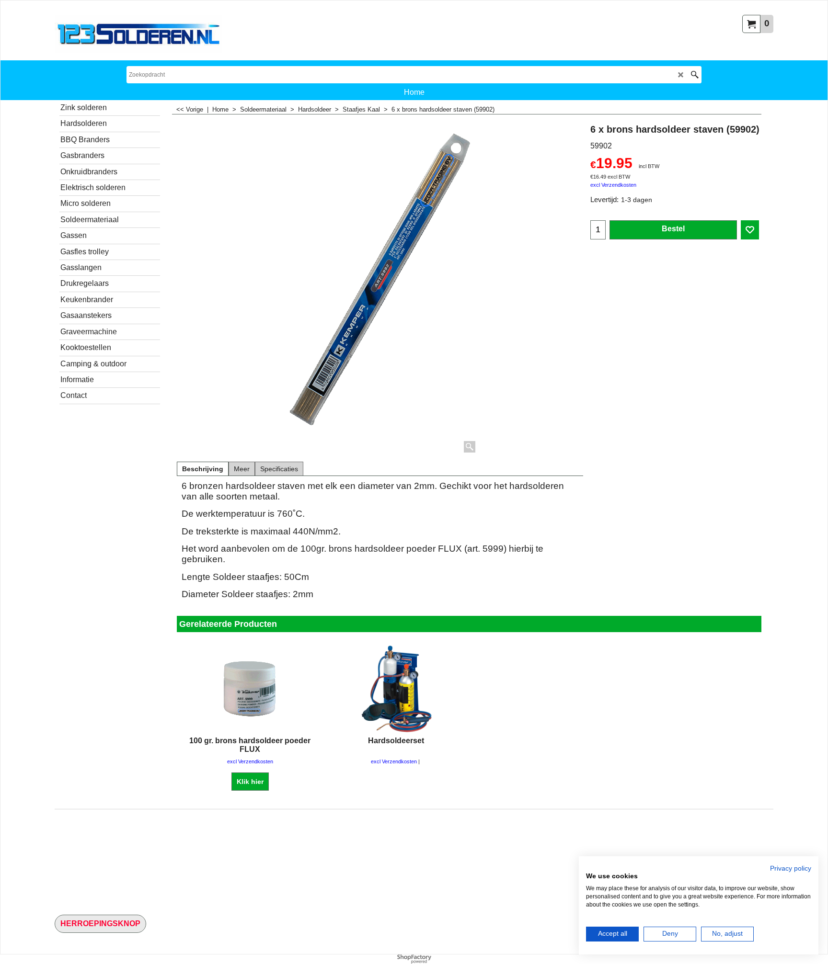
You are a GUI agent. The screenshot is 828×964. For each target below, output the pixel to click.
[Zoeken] (695, 74)
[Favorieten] (750, 230)
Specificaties (279, 469)
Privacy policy (790, 868)
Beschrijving (202, 469)
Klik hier (250, 781)
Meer (242, 469)
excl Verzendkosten (613, 185)
